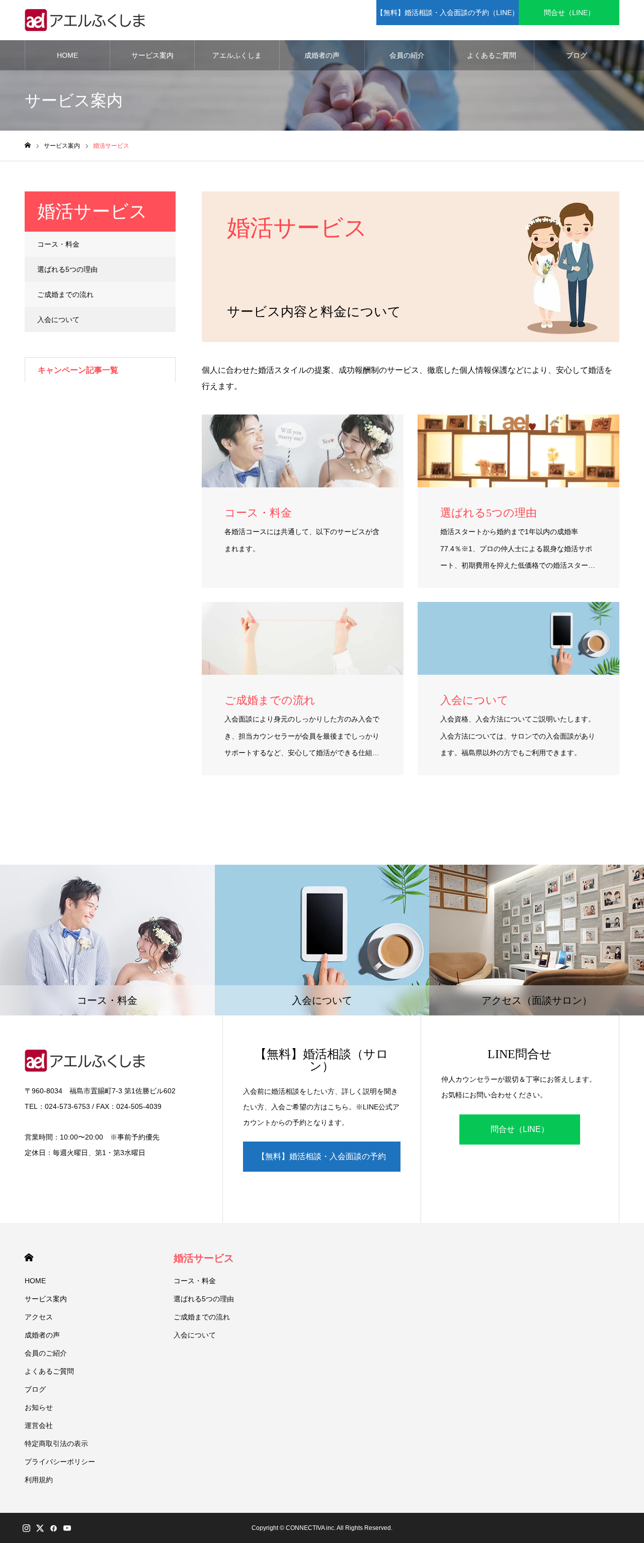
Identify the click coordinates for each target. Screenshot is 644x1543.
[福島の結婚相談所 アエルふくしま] (87, 20)
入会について (58, 320)
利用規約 (39, 1480)
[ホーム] (28, 145)
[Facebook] (53, 1528)
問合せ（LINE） (569, 13)
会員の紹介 (407, 55)
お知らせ (39, 1407)
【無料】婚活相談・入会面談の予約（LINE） (447, 13)
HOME (67, 55)
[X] (40, 1528)
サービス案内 (152, 55)
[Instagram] (26, 1528)
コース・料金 (58, 244)
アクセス (39, 1317)
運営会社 (39, 1425)
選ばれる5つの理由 (67, 269)
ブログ (576, 55)
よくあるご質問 (491, 55)
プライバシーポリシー (60, 1462)
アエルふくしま (237, 55)
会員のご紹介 (46, 1353)
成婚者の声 (322, 55)
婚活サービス (204, 1258)
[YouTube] (67, 1528)
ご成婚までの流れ (65, 294)
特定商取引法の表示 (56, 1443)
